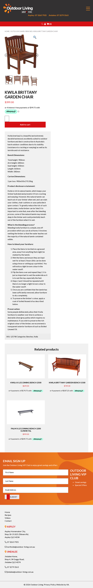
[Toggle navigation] (88, 8)
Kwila (36, 337)
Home (7, 31)
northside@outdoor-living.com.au (21, 547)
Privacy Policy (50, 584)
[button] (42, 24)
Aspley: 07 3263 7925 (37, 15)
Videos (8, 518)
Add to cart (25, 124)
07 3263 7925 (13, 542)
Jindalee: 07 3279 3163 (58, 15)
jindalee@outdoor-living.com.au (20, 572)
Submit (13, 497)
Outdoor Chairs (17, 31)
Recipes (8, 515)
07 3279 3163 (13, 567)
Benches (29, 31)
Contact (8, 521)
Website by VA (62, 584)
